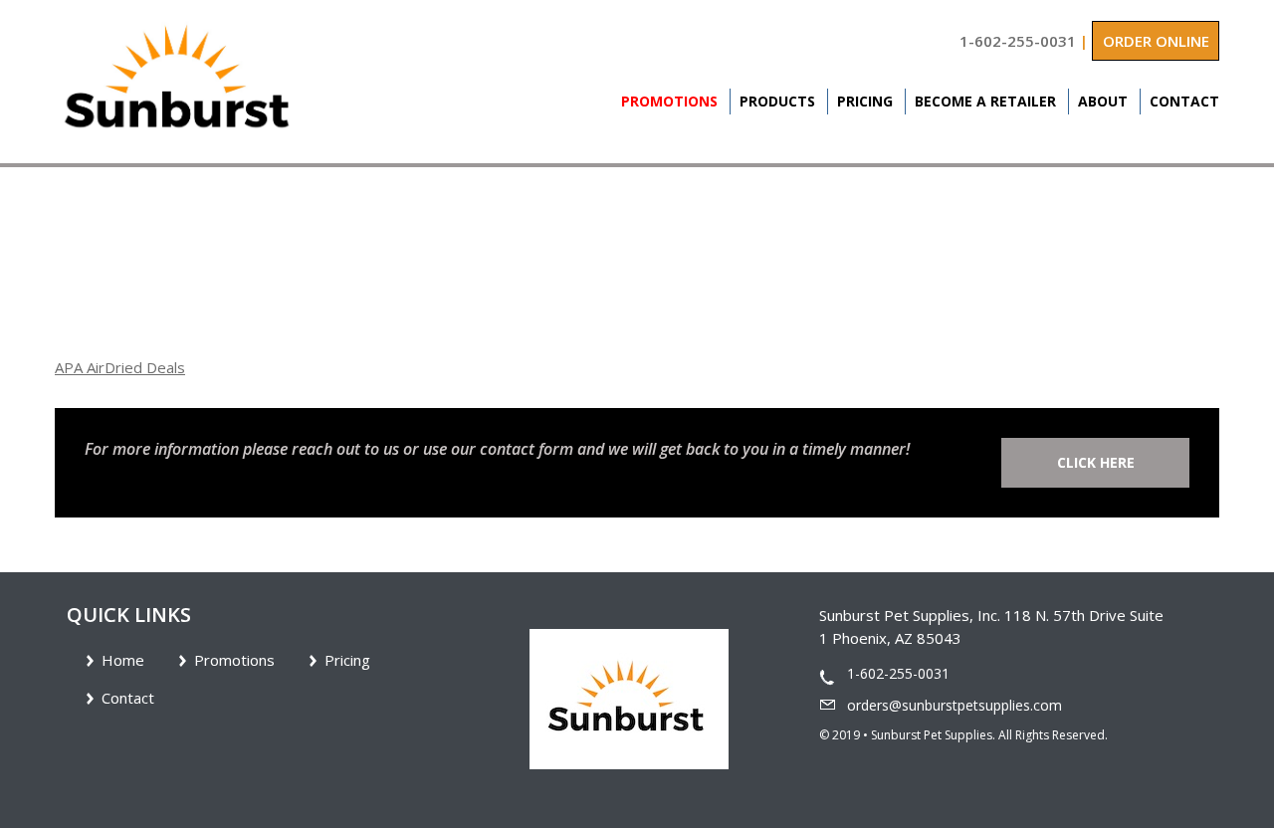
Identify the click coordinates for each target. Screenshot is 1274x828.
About (1103, 101)
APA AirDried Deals (120, 367)
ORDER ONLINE (1156, 41)
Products (777, 101)
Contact (1184, 101)
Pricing (865, 101)
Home (75, 260)
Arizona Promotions (185, 260)
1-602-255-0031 (1017, 41)
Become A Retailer (985, 101)
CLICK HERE (1096, 462)
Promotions (669, 101)
